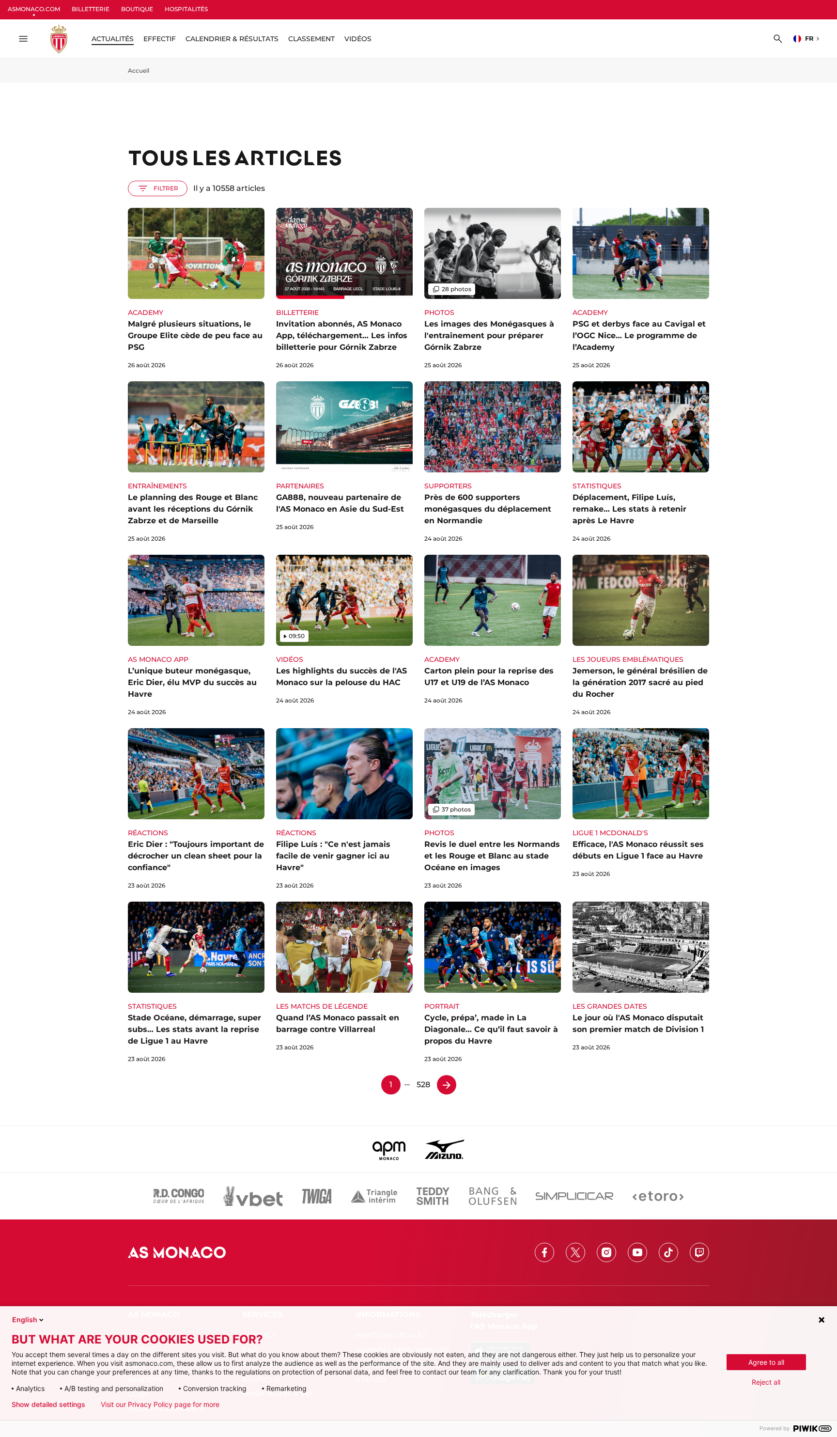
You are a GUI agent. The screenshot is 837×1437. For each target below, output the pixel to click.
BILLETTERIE (90, 9)
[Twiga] (316, 1196)
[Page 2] (446, 1084)
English (24, 1319)
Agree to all (766, 1362)
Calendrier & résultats (232, 38)
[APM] (389, 1149)
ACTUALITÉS (113, 38)
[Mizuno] (445, 1149)
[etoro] (658, 1196)
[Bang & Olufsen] (492, 1196)
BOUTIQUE (137, 9)
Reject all (766, 1382)
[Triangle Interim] (374, 1196)
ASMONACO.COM (34, 9)
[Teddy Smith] (433, 1196)
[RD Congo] (179, 1196)
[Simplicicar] (574, 1196)
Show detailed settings (48, 1404)
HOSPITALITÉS (186, 9)
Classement (311, 38)
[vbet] (252, 1196)
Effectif (159, 38)
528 (423, 1084)
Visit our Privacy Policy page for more (160, 1404)
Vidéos (358, 38)
